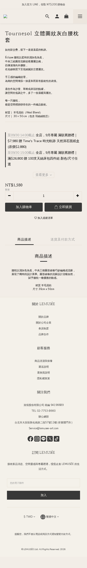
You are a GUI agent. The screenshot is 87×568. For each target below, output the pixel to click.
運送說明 (44, 367)
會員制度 (44, 328)
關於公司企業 (43, 322)
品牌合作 (44, 334)
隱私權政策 (43, 378)
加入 (44, 495)
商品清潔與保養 (43, 361)
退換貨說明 (43, 372)
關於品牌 (44, 317)
